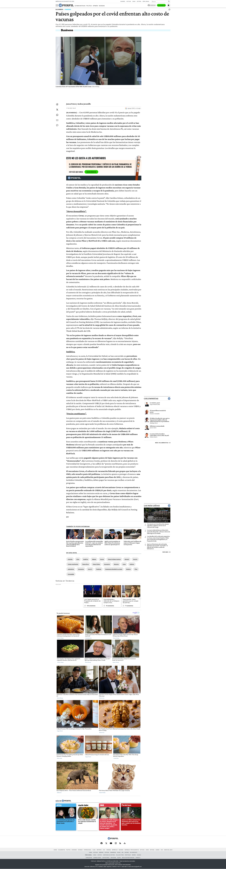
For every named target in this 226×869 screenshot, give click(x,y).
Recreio (134, 855)
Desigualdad (71, 574)
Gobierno (132, 564)
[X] (106, 843)
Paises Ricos (85, 564)
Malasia (94, 559)
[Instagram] (116, 843)
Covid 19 (90, 569)
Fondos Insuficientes (73, 564)
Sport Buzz (128, 855)
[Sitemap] (125, 843)
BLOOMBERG (59, 9)
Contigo (99, 855)
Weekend (101, 852)
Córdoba (108, 849)
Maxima (139, 855)
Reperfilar (115, 849)
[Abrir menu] (57, 5)
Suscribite (161, 5)
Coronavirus (81, 569)
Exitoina (152, 849)
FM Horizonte (133, 852)
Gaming (157, 849)
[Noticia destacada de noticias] (66, 805)
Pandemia (98, 569)
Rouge (118, 852)
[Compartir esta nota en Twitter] (57, 109)
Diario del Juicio (168, 849)
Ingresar (152, 5)
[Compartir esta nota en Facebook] (57, 104)
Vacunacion (107, 564)
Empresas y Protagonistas (132, 849)
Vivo (162, 849)
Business (123, 1)
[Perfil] (66, 801)
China (77, 559)
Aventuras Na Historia (109, 855)
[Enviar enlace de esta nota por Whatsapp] (57, 115)
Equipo (119, 857)
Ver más (165, 552)
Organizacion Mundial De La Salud (113, 569)
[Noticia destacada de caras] (109, 805)
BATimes (127, 852)
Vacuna (102, 559)
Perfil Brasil (146, 1)
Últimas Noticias (80, 6)
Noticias (129, 1)
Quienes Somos (97, 857)
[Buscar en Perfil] (169, 1)
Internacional (87, 849)
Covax (124, 564)
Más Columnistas (161, 442)
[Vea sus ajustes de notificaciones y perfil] (168, 5)
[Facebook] (101, 843)
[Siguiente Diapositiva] (140, 598)
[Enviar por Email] (57, 120)
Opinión (95, 6)
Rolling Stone (120, 855)
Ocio (104, 849)
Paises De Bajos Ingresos (114, 559)
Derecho (135, 559)
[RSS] (120, 843)
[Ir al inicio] (66, 5)
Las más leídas (152, 505)
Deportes (99, 849)
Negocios (116, 564)
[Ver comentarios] (169, 10)
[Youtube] (111, 843)
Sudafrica (85, 559)
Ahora (55, 849)
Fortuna (107, 852)
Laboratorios (71, 569)
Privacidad (113, 857)
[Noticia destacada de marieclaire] (87, 805)
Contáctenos (105, 857)
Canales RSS (89, 857)
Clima (94, 849)
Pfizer (136, 569)
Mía (122, 852)
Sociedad (102, 6)
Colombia (70, 559)
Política (89, 6)
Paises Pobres (96, 564)
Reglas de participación (128, 857)
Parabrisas (113, 852)
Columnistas (151, 398)
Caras (133, 1)
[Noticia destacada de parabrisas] (131, 805)
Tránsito (138, 857)
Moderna (128, 569)
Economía (74, 849)
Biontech (127, 559)
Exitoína (139, 1)
